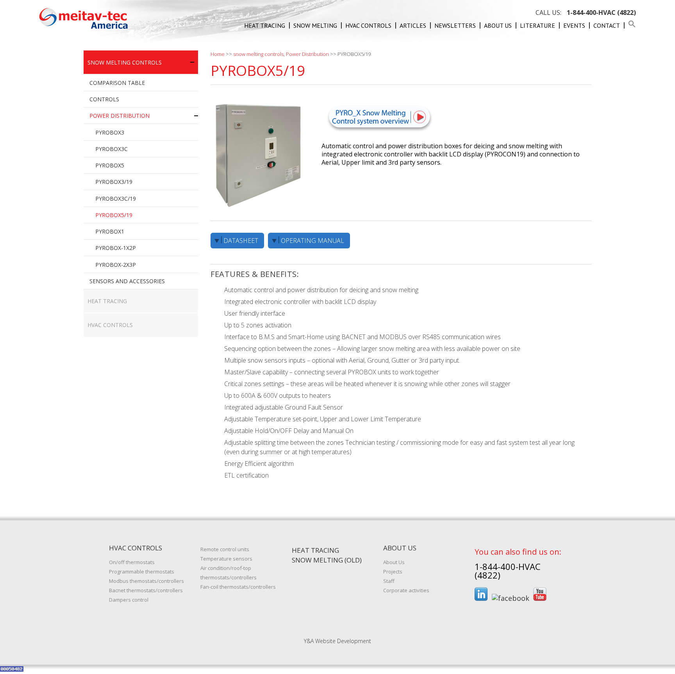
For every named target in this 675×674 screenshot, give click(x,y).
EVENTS (574, 25)
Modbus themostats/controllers (146, 580)
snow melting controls (258, 54)
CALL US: (586, 12)
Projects (392, 571)
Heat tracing (264, 25)
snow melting (315, 25)
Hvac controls (368, 25)
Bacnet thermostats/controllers (146, 590)
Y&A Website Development (337, 641)
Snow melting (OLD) (327, 559)
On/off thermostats (132, 562)
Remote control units (224, 549)
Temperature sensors (226, 558)
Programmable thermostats (141, 571)
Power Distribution (307, 54)
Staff (389, 580)
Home (218, 54)
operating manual (312, 240)
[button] (632, 25)
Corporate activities (406, 590)
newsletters (455, 25)
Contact (606, 25)
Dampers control (128, 599)
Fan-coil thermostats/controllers (238, 586)
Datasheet (240, 240)
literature (537, 25)
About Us (498, 25)
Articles (413, 25)
